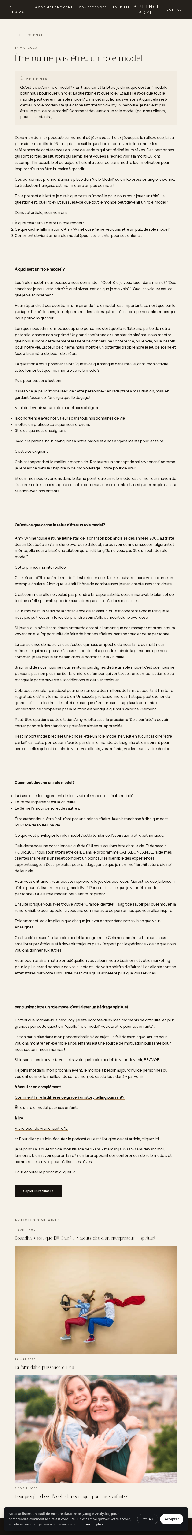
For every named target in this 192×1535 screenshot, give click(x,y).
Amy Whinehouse (31, 538)
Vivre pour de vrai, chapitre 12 (41, 1128)
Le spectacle (19, 9)
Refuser (147, 1519)
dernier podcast (48, 137)
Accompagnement (54, 7)
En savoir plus (92, 1524)
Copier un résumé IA (38, 1191)
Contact (175, 9)
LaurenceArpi (145, 9)
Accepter (172, 1519)
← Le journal (29, 35)
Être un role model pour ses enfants (47, 1107)
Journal (121, 7)
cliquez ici (150, 1138)
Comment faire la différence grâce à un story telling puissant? (70, 1097)
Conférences (93, 7)
